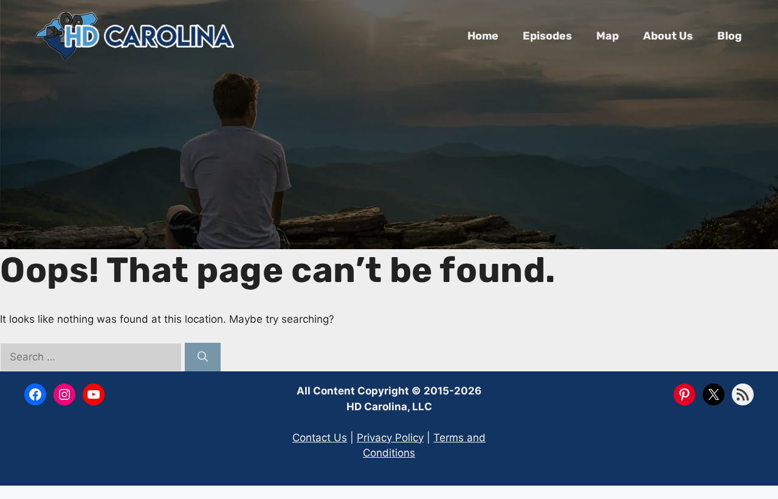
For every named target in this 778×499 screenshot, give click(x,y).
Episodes (547, 36)
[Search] (203, 357)
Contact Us (319, 438)
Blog (729, 36)
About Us (668, 36)
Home (482, 36)
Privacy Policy (390, 438)
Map (607, 36)
